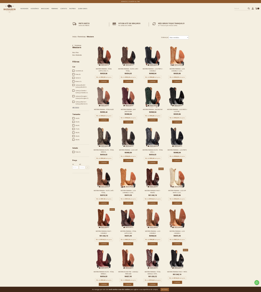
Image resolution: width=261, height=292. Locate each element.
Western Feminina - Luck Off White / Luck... (177, 191)
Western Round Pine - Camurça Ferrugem (128, 273)
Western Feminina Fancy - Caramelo (104, 232)
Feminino (54, 8)
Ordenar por (165, 37)
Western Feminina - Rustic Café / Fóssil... (128, 70)
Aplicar (87, 167)
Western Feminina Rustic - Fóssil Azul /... (153, 151)
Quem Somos (82, 8)
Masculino (45, 8)
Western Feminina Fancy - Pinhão (153, 191)
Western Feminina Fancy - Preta (177, 272)
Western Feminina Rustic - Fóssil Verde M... (104, 151)
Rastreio (72, 8)
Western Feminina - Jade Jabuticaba (128, 110)
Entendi (164, 289)
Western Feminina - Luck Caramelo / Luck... (177, 70)
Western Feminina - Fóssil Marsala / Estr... (153, 273)
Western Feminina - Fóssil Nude (104, 109)
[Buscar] (248, 8)
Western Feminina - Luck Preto (177, 150)
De (73, 164)
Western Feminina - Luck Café (128, 150)
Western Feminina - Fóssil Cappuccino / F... (104, 70)
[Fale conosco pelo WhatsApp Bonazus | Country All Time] (256, 282)
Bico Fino (75, 52)
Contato (63, 8)
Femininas (77, 45)
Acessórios (35, 8)
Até (80, 164)
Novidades (24, 8)
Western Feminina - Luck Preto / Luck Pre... (177, 110)
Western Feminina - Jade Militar (152, 109)
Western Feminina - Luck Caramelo (152, 232)
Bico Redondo (77, 55)
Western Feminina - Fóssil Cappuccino (128, 232)
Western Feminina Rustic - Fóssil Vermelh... (104, 273)
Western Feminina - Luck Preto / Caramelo (153, 70)
